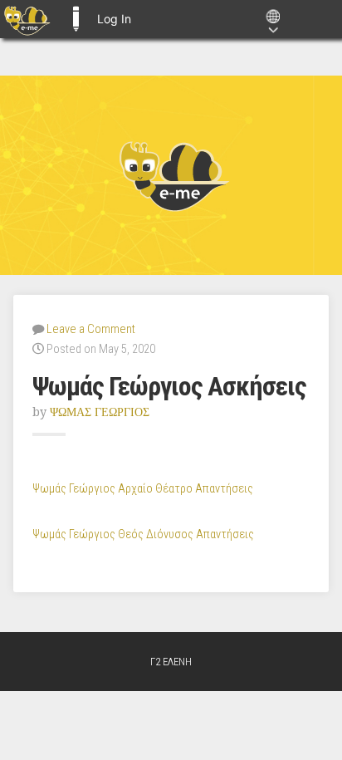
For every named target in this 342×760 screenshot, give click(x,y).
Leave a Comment (90, 329)
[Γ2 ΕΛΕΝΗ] (171, 175)
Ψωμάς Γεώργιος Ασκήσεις (169, 386)
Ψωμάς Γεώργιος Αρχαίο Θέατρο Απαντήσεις (142, 489)
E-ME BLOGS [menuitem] (75, 19)
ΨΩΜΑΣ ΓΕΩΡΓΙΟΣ (99, 412)
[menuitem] (27, 19)
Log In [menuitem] (114, 19)
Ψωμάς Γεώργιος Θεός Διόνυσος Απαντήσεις (143, 534)
